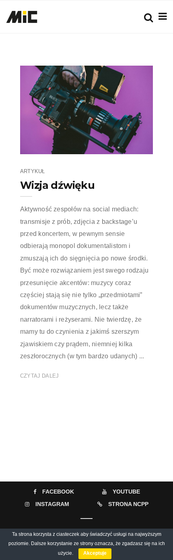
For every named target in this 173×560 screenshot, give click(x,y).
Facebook (58, 491)
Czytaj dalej (39, 376)
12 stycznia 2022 (123, 145)
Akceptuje (95, 553)
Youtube (126, 491)
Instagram (52, 504)
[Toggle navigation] (161, 16)
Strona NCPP (128, 504)
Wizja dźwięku (57, 185)
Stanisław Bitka (63, 145)
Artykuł (32, 171)
